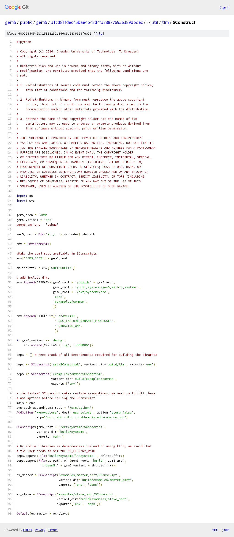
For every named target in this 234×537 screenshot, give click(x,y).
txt (215, 530)
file (98, 34)
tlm (165, 22)
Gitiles (27, 530)
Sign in (224, 7)
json (225, 530)
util (155, 22)
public (26, 22)
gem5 (10, 22)
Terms (53, 530)
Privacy (40, 530)
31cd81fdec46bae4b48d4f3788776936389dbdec (97, 22)
